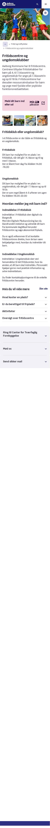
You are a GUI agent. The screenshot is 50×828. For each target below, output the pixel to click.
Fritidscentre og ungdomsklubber (19, 48)
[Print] (45, 13)
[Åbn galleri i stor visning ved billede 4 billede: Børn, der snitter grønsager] (42, 120)
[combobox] (5, 44)
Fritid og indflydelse (19, 44)
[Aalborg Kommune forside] (8, 4)
